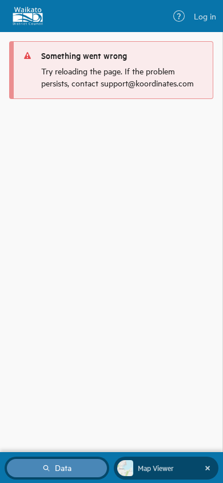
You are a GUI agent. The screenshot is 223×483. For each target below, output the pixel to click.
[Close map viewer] (207, 468)
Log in (205, 16)
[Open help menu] (179, 16)
